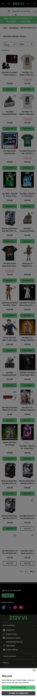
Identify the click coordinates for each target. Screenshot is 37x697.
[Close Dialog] (34, 670)
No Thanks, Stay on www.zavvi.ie (18, 693)
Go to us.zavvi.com (18, 687)
